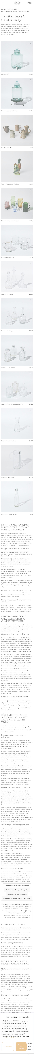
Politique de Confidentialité (11, 1037)
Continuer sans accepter (29, 1046)
